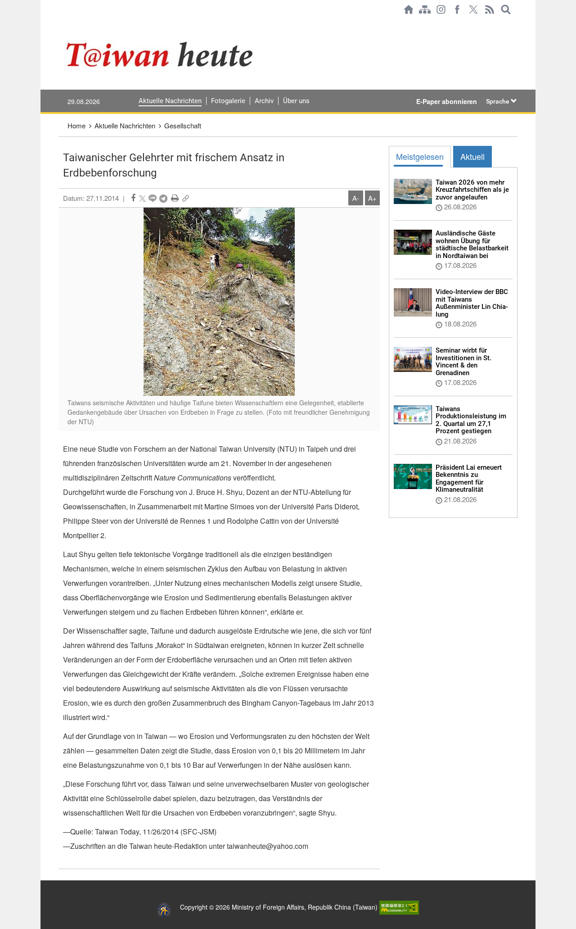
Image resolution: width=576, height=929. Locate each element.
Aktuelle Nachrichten (170, 101)
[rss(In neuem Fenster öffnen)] (489, 9)
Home (77, 125)
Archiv (264, 101)
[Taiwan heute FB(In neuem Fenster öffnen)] (457, 9)
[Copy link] (185, 198)
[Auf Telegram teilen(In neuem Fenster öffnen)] (163, 198)
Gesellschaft (182, 125)
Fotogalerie (228, 101)
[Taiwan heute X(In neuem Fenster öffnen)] (473, 9)
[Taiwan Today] (193, 54)
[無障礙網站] (399, 906)
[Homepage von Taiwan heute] (408, 9)
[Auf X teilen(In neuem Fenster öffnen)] (142, 198)
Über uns (296, 101)
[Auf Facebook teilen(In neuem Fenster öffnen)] (133, 198)
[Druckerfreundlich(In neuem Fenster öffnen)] (175, 198)
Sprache (498, 101)
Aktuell (472, 156)
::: (61, 23)
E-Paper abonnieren (446, 101)
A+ (372, 198)
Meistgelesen (420, 156)
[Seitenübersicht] (425, 9)
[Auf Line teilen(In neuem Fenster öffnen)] (152, 198)
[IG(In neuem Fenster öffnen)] (441, 9)
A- (355, 198)
